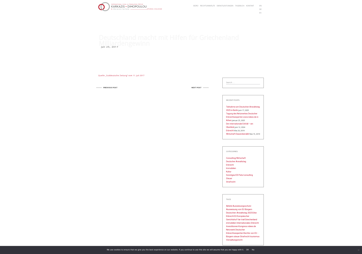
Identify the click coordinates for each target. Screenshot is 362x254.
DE (260, 9)
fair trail (241, 219)
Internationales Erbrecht (248, 223)
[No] (358, 250)
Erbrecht (230, 130)
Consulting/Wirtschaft (236, 158)
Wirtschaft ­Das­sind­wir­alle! (237, 134)
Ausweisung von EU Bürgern (239, 209)
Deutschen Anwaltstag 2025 (239, 212)
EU (235, 216)
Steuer (229, 178)
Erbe (255, 212)
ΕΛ (260, 13)
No (253, 249)
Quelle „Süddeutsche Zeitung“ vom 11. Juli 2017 (121, 75)
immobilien (231, 223)
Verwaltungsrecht (234, 240)
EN (260, 6)
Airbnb (229, 206)
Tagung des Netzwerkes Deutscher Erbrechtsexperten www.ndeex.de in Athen (242, 116)
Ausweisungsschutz (241, 206)
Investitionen (232, 226)
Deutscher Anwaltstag (236, 161)
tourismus (254, 236)
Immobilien (231, 168)
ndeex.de (252, 226)
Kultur (228, 172)
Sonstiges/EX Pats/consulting (239, 175)
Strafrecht (230, 182)
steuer (237, 236)
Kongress (242, 226)
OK (247, 249)
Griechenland (251, 219)
